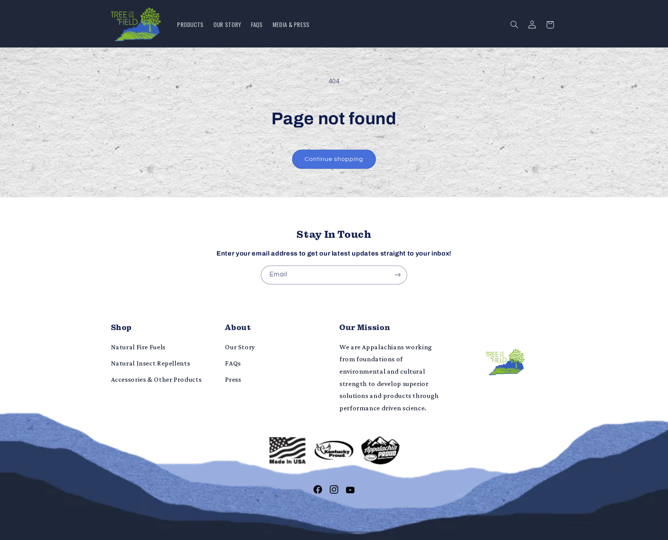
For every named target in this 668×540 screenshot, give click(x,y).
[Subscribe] (398, 275)
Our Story (240, 347)
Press (233, 379)
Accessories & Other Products (156, 379)
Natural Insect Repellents (150, 363)
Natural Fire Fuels (138, 347)
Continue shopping (334, 159)
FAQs (233, 363)
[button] (514, 25)
